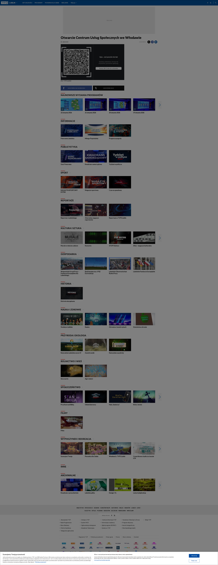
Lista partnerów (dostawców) (102, 560)
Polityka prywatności (40, 562)
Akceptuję (194, 555)
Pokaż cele (194, 560)
